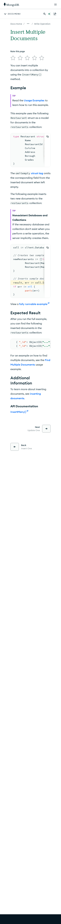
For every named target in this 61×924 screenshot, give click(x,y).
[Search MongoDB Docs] (44, 14)
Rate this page (17, 51)
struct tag (37, 173)
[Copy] (47, 136)
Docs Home (16, 24)
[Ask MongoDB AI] (49, 14)
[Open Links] (55, 4)
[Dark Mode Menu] (55, 14)
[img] (13, 58)
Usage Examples (34, 100)
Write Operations (42, 24)
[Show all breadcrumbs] (28, 23)
